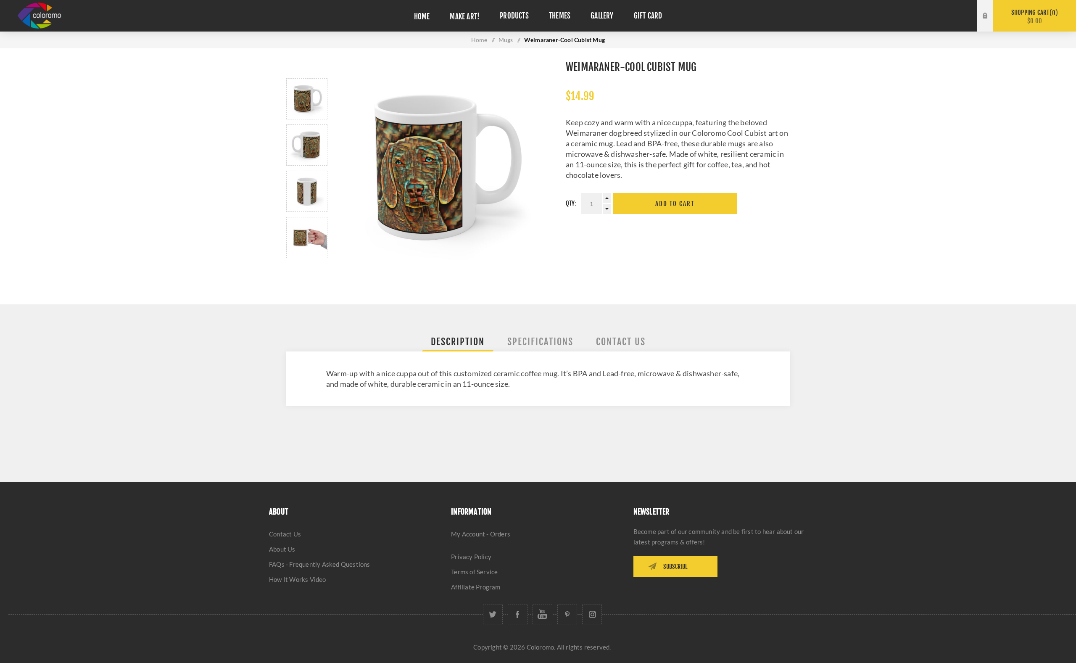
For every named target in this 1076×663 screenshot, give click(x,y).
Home (422, 16)
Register (991, 23)
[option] (307, 99)
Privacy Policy (471, 556)
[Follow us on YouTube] (542, 614)
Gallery (602, 15)
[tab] (457, 341)
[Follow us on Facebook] (517, 614)
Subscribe (675, 566)
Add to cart (674, 204)
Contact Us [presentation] (621, 341)
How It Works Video (297, 579)
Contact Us (285, 534)
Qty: (571, 203)
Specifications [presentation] (540, 341)
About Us (282, 549)
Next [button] (306, 268)
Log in (991, 8)
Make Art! (465, 16)
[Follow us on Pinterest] (567, 614)
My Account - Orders (480, 534)
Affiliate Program (475, 587)
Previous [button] (306, 68)
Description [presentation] (458, 341)
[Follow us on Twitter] (493, 614)
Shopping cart (1033, 16)
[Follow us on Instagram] (592, 614)
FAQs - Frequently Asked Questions (319, 564)
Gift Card (648, 15)
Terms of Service (474, 572)
